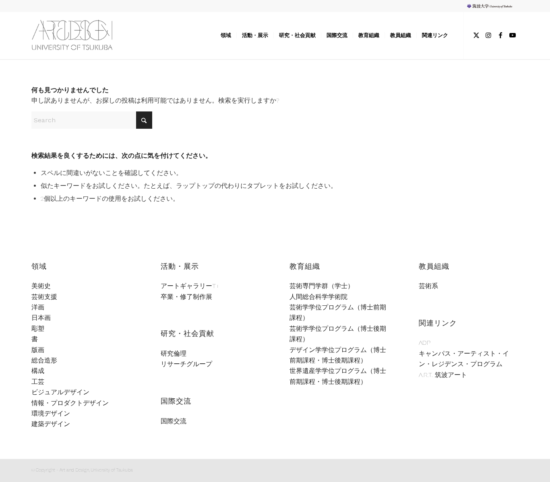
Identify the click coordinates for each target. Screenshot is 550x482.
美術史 (41, 286)
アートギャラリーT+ (190, 286)
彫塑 (37, 328)
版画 (37, 350)
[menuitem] (491, 6)
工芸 (37, 381)
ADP (424, 342)
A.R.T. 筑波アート (443, 375)
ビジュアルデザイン (60, 392)
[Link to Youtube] (513, 35)
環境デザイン (50, 413)
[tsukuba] (83, 35)
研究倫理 (173, 353)
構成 (37, 371)
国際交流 (173, 421)
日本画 (41, 317)
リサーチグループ (186, 364)
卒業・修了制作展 (186, 297)
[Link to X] (476, 35)
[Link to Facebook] (500, 35)
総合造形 (44, 360)
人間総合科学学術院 (318, 297)
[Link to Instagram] (488, 35)
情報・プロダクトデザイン (70, 403)
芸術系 (428, 286)
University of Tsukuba (493, 5)
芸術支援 (44, 297)
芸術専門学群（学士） (321, 286)
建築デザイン (50, 424)
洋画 (37, 307)
